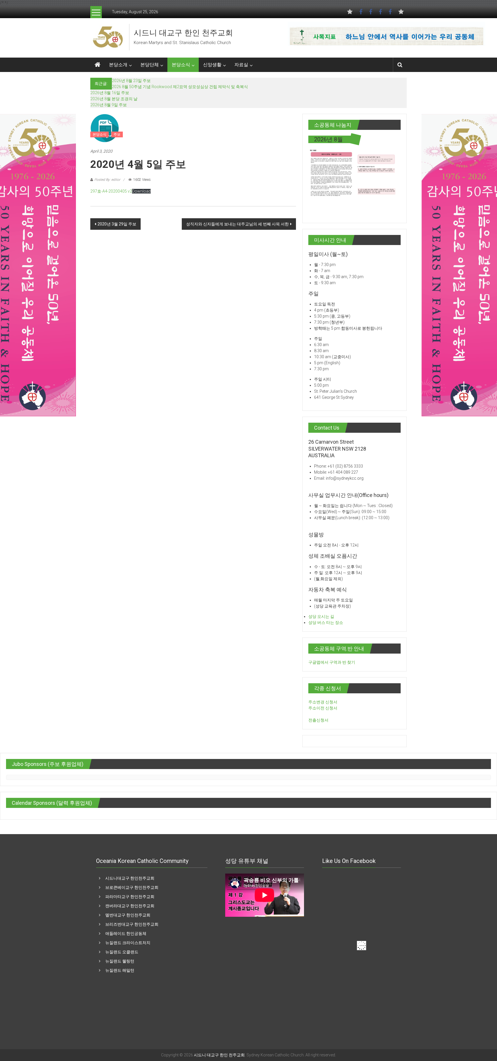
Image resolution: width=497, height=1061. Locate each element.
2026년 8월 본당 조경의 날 (113, 98)
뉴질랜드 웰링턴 (119, 961)
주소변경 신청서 (322, 702)
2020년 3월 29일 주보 (117, 224)
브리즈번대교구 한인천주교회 (131, 924)
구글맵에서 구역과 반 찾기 (331, 662)
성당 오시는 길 (321, 616)
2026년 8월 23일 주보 (131, 80)
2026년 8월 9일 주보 (108, 105)
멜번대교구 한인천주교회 (127, 915)
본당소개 (118, 64)
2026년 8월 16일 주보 (109, 92)
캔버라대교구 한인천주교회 (129, 906)
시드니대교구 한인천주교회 (129, 878)
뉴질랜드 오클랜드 (121, 952)
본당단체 (149, 64)
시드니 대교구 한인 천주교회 (183, 32)
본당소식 (181, 64)
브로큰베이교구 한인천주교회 (131, 887)
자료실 (241, 64)
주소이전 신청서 (322, 708)
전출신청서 (318, 720)
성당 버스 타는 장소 (325, 622)
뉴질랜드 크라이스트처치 (127, 942)
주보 (117, 134)
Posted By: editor (107, 180)
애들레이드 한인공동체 (125, 933)
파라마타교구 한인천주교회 (129, 896)
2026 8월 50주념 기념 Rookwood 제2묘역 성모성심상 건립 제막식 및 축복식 (180, 86)
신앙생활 (212, 64)
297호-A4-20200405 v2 (111, 191)
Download (141, 191)
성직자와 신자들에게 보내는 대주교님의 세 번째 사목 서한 (237, 224)
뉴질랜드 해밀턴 (119, 970)
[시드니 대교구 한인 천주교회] (107, 37)
